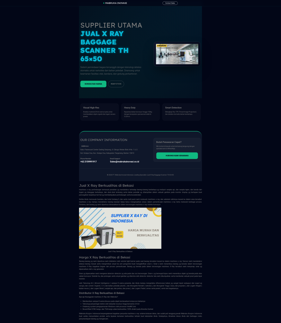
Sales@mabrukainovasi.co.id (124, 161)
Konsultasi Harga (93, 84)
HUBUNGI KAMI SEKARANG (177, 156)
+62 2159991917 (88, 161)
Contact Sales (170, 3)
